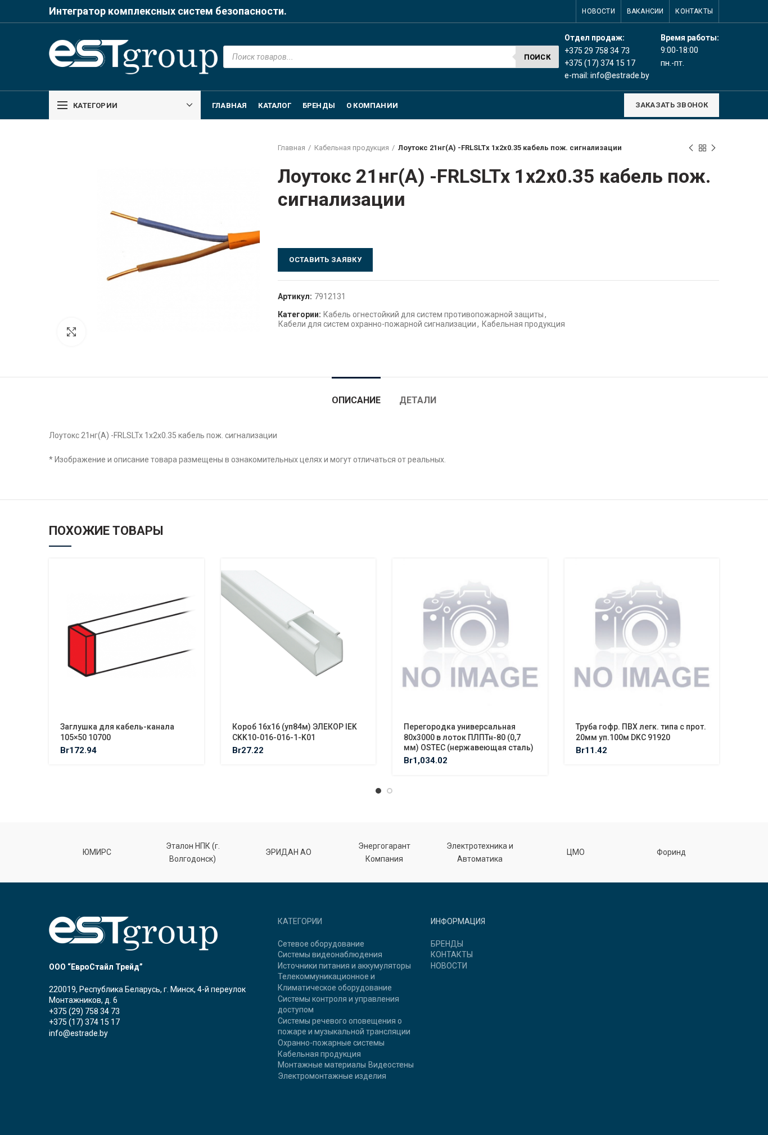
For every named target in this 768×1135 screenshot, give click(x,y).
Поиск (537, 57)
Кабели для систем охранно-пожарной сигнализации (377, 323)
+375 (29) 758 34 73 (84, 1011)
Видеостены (391, 1064)
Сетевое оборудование (321, 943)
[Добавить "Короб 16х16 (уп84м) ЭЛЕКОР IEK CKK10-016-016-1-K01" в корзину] (367, 576)
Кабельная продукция (351, 147)
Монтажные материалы (322, 1064)
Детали (417, 400)
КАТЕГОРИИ (300, 921)
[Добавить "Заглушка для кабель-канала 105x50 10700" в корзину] (196, 576)
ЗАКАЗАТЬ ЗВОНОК (671, 105)
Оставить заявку (325, 259)
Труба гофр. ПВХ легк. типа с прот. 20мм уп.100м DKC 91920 (641, 731)
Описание (356, 400)
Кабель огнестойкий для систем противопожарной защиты (433, 314)
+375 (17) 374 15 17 (84, 1021)
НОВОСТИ (449, 965)
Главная (291, 147)
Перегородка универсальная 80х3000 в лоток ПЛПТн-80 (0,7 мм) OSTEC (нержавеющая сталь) (469, 736)
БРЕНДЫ (447, 943)
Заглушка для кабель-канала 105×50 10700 (117, 731)
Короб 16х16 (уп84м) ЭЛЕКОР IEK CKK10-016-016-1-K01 (294, 731)
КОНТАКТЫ (452, 954)
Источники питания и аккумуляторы (344, 965)
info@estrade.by (619, 75)
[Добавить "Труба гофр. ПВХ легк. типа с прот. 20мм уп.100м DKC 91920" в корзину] (711, 576)
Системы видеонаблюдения (330, 954)
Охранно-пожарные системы (331, 1042)
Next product (713, 148)
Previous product (691, 148)
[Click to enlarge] (71, 332)
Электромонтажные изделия (332, 1075)
